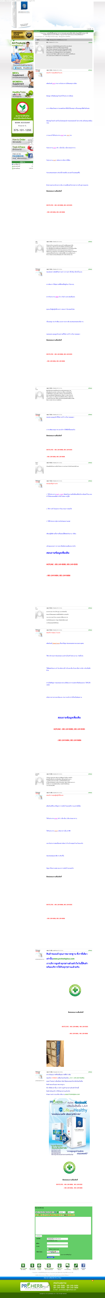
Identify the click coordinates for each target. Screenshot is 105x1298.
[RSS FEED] (93, 1280)
